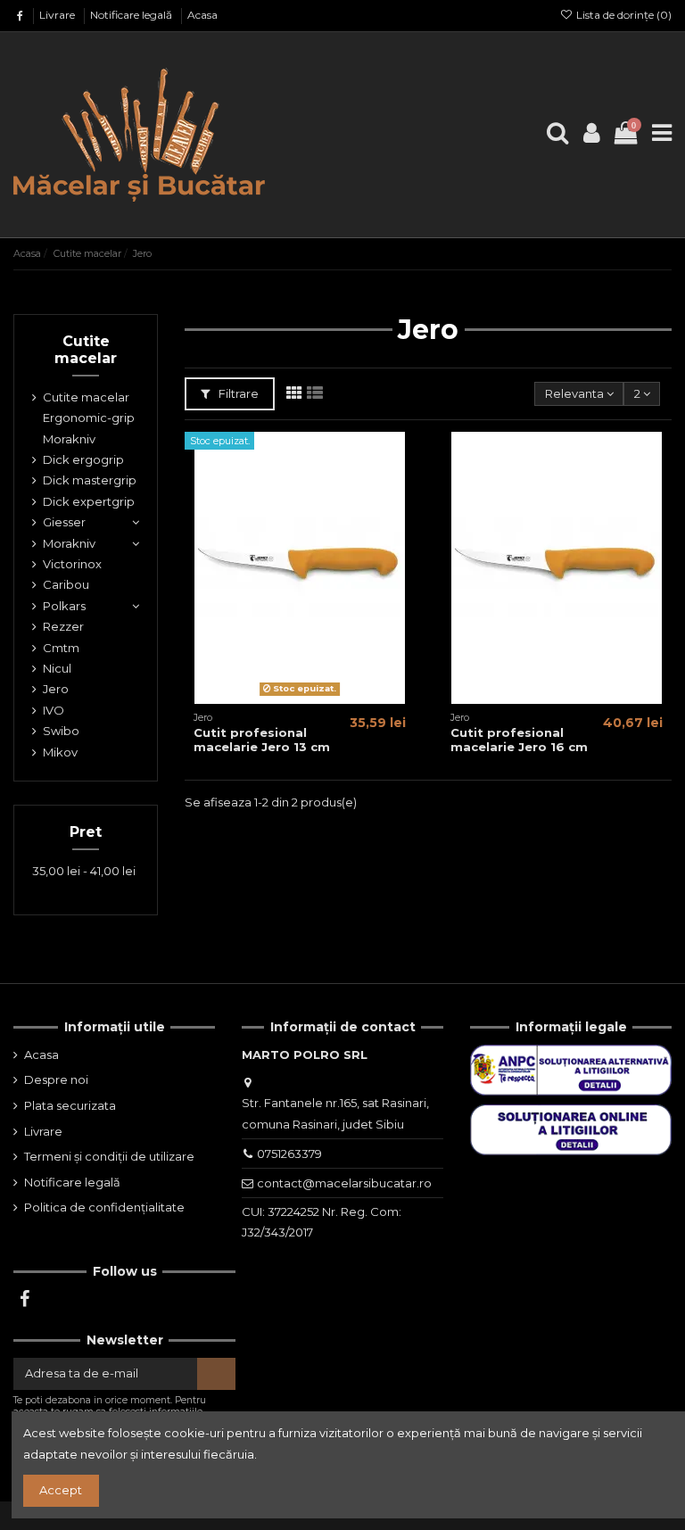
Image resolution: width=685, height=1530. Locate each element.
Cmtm (61, 648)
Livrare (58, 14)
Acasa (202, 14)
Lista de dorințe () (623, 14)
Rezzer (63, 626)
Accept (60, 1490)
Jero (56, 689)
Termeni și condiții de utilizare (109, 1156)
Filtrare (237, 393)
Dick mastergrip (89, 480)
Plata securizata (70, 1105)
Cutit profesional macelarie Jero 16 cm (519, 739)
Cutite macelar (85, 350)
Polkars (64, 606)
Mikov (60, 752)
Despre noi (56, 1079)
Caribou (66, 584)
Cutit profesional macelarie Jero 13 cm (262, 739)
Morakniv (69, 543)
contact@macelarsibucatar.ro (344, 1183)
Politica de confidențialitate (104, 1207)
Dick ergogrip (83, 459)
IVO (53, 710)
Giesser (64, 522)
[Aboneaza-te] (216, 1373)
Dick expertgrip (89, 501)
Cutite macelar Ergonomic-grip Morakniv (89, 418)
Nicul (57, 668)
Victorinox (72, 564)
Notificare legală (132, 14)
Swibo (61, 731)
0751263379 (289, 1153)
